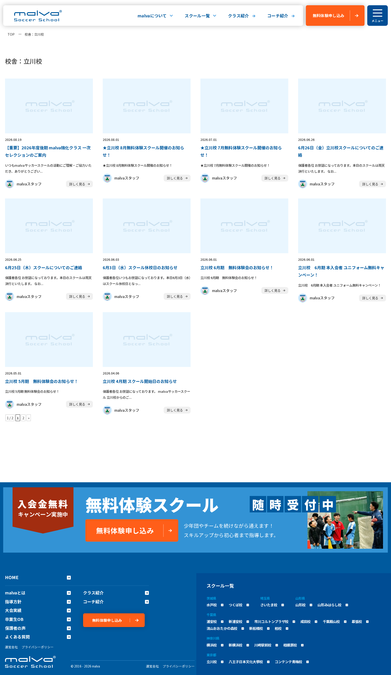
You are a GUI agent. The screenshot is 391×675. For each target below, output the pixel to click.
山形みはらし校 (329, 604)
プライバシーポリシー (38, 647)
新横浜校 (235, 644)
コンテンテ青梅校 (288, 661)
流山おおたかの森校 (222, 628)
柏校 (278, 628)
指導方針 (13, 601)
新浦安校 (235, 621)
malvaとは (15, 593)
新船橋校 (256, 628)
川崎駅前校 (262, 644)
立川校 (212, 661)
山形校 (300, 604)
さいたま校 (268, 604)
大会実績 (13, 610)
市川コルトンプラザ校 (271, 621)
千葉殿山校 (331, 621)
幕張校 (357, 621)
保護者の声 (15, 628)
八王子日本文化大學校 (246, 661)
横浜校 (212, 644)
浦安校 (212, 621)
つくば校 (235, 604)
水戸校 (212, 604)
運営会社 (11, 647)
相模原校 (290, 644)
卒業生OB (14, 619)
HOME (11, 577)
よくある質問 (17, 637)
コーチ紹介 (277, 15)
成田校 (305, 621)
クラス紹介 (238, 15)
